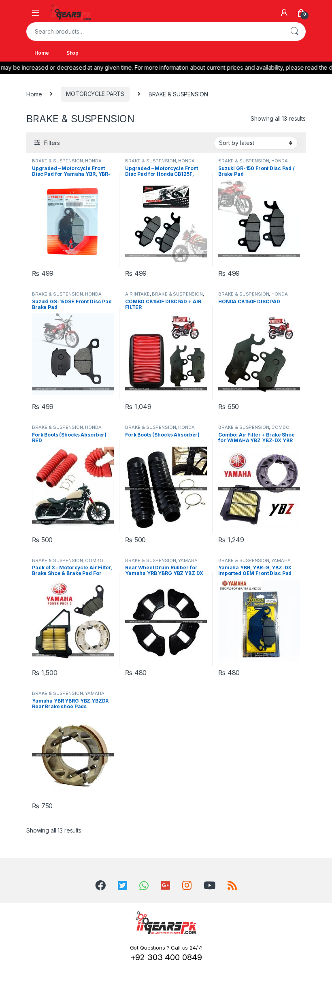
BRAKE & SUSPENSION (57, 161)
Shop (72, 53)
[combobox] (154, 31)
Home (41, 53)
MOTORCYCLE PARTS (95, 93)
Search (294, 31)
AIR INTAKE (137, 294)
